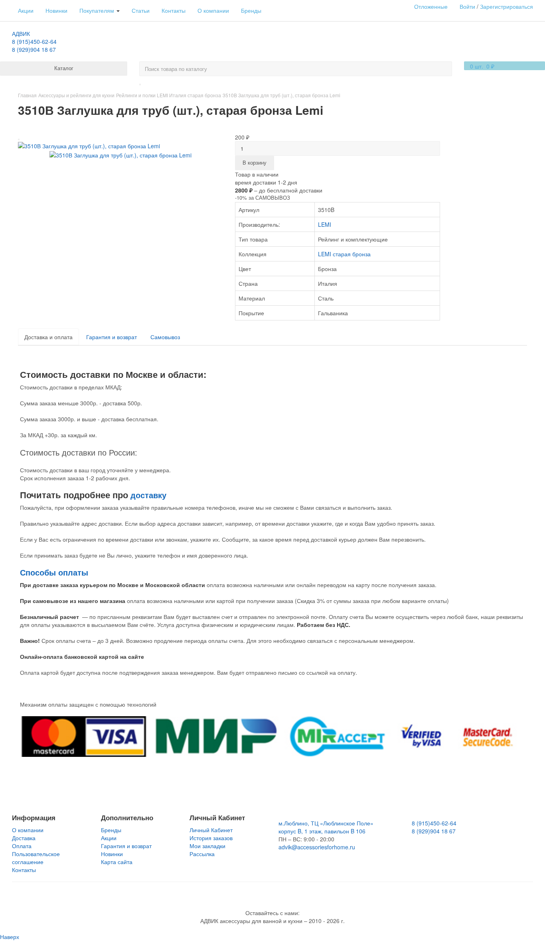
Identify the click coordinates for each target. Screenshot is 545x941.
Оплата (22, 846)
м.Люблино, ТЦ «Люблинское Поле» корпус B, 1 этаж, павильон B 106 (325, 827)
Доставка (24, 838)
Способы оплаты (54, 572)
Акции (26, 10)
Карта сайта (116, 862)
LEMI (324, 224)
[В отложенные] (19, 139)
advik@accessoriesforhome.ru (316, 847)
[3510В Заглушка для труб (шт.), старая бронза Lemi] (89, 145)
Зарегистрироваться (506, 6)
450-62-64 (34, 41)
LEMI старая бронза (344, 254)
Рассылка (202, 854)
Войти (467, 6)
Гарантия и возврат (111, 337)
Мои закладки (207, 846)
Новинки (56, 10)
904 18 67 (34, 49)
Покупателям (97, 10)
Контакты (174, 10)
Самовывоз (165, 337)
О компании (213, 10)
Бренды (251, 10)
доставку (148, 495)
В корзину (255, 162)
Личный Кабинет (211, 830)
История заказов (211, 838)
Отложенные (431, 6)
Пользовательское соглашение (36, 858)
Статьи (141, 10)
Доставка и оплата (48, 337)
